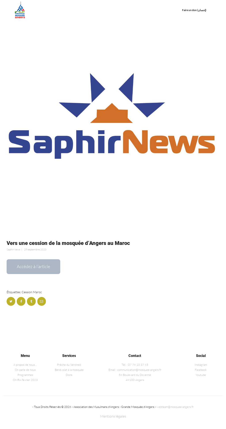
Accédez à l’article (33, 266)
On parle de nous (25, 369)
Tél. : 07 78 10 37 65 (135, 364)
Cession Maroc (32, 292)
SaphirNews (13, 249)
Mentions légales (113, 416)
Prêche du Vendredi (69, 364)
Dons (69, 375)
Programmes (25, 375)
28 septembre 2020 (35, 249)
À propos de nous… (25, 364)
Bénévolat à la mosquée (69, 369)
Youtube (201, 375)
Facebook (201, 369)
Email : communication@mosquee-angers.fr (135, 369)
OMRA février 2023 (25, 380)
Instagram (201, 364)
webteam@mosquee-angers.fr (175, 406)
